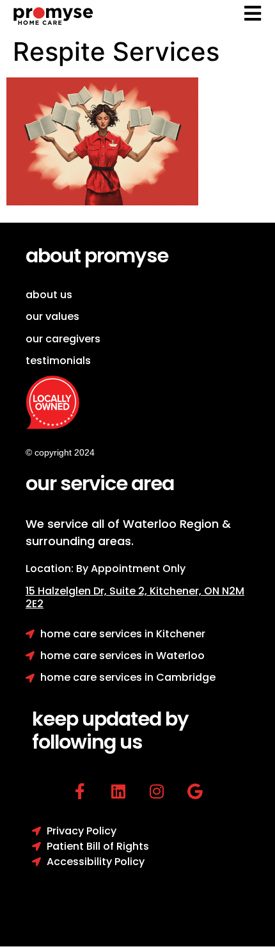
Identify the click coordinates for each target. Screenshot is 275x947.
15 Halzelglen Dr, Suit (88, 591)
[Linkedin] (118, 791)
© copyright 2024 (60, 452)
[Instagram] (157, 791)
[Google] (195, 791)
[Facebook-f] (80, 791)
